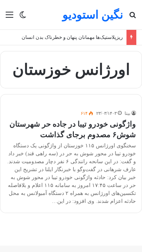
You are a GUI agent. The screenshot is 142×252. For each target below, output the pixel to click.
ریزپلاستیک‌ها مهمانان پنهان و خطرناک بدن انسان (72, 37)
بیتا (127, 113)
